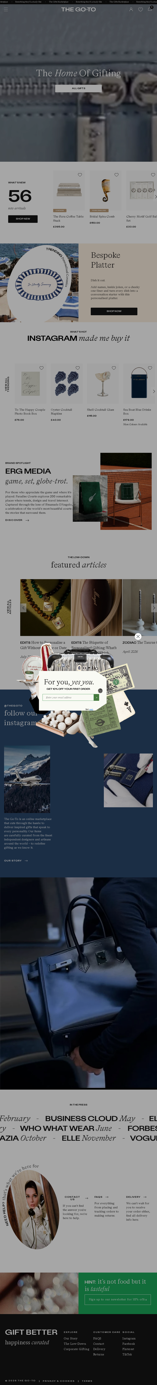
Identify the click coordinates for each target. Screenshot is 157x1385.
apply (91, 709)
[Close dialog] (138, 636)
